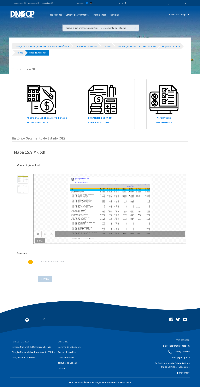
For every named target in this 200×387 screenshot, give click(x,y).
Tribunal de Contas (67, 362)
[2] (22, 188)
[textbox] (105, 266)
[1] (22, 178)
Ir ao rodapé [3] (47, 3)
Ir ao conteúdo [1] (19, 3)
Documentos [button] (99, 14)
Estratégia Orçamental (77, 14)
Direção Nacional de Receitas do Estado (31, 346)
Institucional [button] (55, 14)
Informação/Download (28, 165)
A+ (126, 3)
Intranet (62, 367)
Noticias (114, 14)
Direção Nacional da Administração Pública (33, 352)
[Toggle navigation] (38, 15)
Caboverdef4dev (66, 357)
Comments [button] (22, 253)
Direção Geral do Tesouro (24, 357)
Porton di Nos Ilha (67, 352)
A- (119, 3)
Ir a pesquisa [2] (34, 3)
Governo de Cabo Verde (69, 346)
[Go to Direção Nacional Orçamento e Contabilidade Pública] (22, 14)
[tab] (100, 253)
